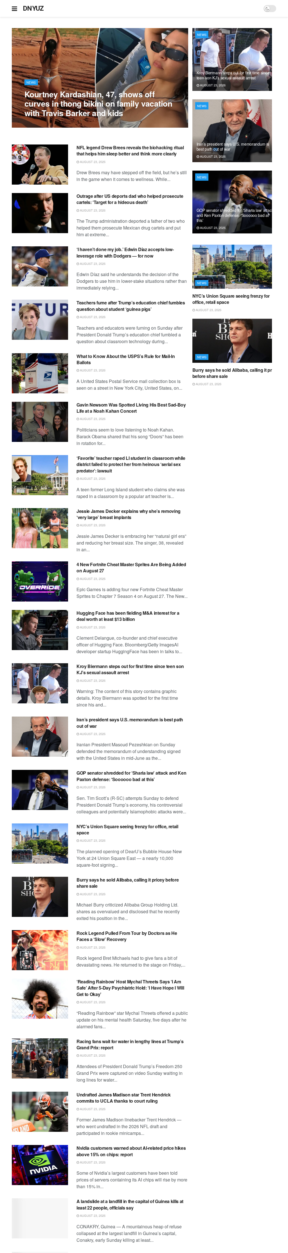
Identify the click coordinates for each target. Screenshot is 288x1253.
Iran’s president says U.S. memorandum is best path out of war (129, 722)
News (31, 82)
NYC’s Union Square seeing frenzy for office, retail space (127, 829)
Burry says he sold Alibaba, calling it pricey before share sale (127, 882)
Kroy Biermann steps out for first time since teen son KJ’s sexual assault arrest (130, 669)
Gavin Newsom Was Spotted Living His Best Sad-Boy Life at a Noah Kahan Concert (131, 407)
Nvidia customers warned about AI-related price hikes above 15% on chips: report (131, 1151)
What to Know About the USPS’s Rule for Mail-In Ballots (125, 359)
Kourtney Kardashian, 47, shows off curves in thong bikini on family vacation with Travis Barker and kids (98, 103)
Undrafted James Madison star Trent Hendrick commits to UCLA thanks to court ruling (123, 1097)
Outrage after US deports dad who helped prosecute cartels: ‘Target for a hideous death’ (129, 199)
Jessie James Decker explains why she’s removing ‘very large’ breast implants (128, 514)
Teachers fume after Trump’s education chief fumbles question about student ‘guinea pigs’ (130, 305)
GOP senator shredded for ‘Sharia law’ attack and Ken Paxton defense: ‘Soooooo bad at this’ (131, 776)
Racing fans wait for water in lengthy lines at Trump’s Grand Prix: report (130, 1044)
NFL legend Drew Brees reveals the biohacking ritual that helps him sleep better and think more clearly (130, 150)
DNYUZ (33, 8)
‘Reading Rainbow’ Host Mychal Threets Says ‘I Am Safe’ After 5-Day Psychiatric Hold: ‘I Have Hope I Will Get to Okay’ (130, 987)
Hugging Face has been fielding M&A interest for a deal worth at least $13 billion (127, 616)
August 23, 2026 (40, 124)
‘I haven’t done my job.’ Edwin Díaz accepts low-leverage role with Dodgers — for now (125, 252)
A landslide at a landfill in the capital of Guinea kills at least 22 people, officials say (129, 1204)
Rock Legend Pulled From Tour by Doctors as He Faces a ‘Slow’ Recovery (126, 936)
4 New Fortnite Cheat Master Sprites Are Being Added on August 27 (131, 567)
